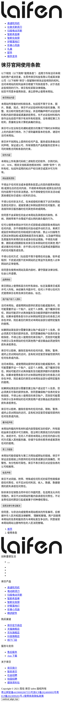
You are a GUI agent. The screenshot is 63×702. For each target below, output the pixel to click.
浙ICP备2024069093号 (44, 692)
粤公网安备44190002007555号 (17, 692)
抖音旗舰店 (13, 636)
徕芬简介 (12, 668)
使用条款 (29, 696)
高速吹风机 (13, 23)
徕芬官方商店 (14, 625)
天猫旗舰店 (13, 629)
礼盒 (9, 49)
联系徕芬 (12, 671)
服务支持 (12, 56)
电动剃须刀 (13, 591)
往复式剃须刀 (14, 27)
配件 (9, 52)
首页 (9, 529)
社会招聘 (12, 675)
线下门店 (12, 640)
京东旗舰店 (13, 632)
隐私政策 (39, 696)
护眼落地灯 (13, 41)
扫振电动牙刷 (14, 30)
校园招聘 (12, 679)
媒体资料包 (13, 682)
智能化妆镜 (13, 38)
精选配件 (12, 613)
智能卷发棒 (13, 34)
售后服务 (12, 652)
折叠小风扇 (13, 45)
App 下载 (12, 655)
